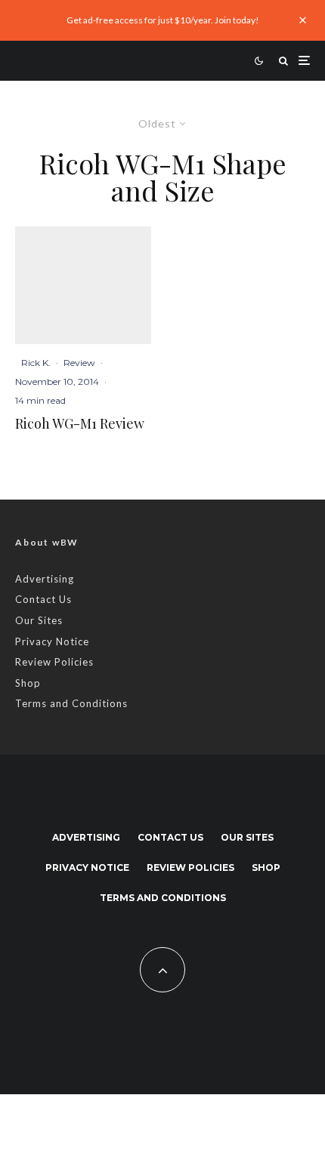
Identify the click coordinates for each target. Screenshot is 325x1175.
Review (79, 362)
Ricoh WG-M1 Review (79, 424)
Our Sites (39, 620)
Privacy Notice (52, 641)
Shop (28, 683)
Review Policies (54, 662)
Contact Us (43, 599)
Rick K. (36, 362)
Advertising (44, 579)
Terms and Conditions (71, 703)
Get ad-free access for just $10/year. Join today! (163, 20)
